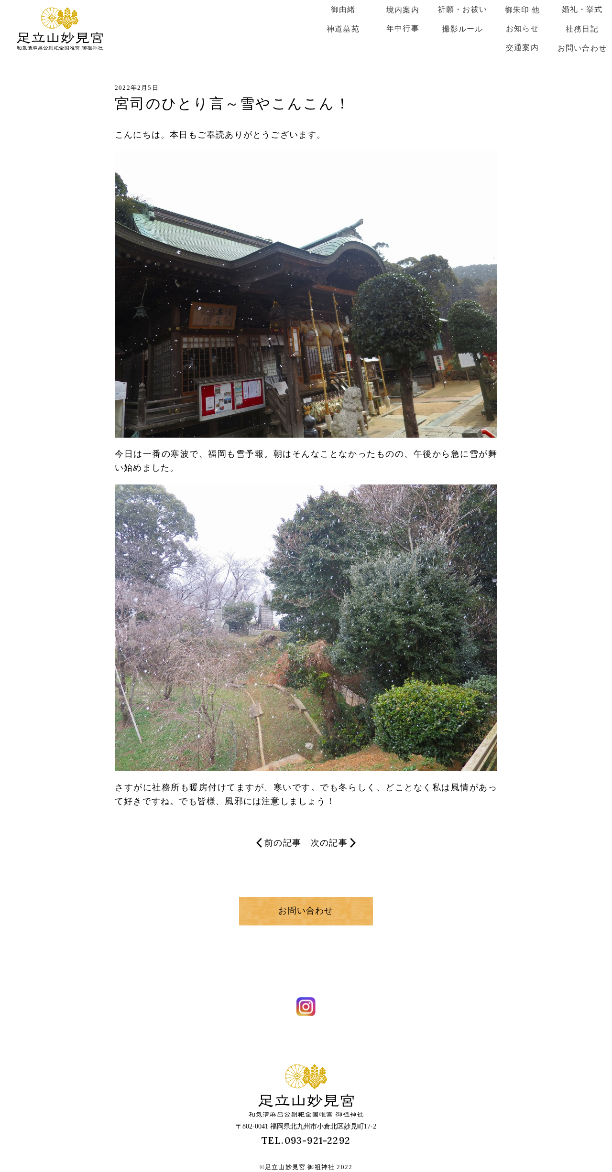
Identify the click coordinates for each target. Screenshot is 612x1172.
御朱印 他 (522, 10)
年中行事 (402, 28)
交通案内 (522, 47)
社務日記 (582, 29)
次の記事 (329, 843)
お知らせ (522, 28)
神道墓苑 (343, 29)
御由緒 (343, 9)
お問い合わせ (582, 48)
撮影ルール (462, 29)
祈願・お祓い (462, 9)
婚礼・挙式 (582, 9)
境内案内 (402, 10)
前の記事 (282, 843)
